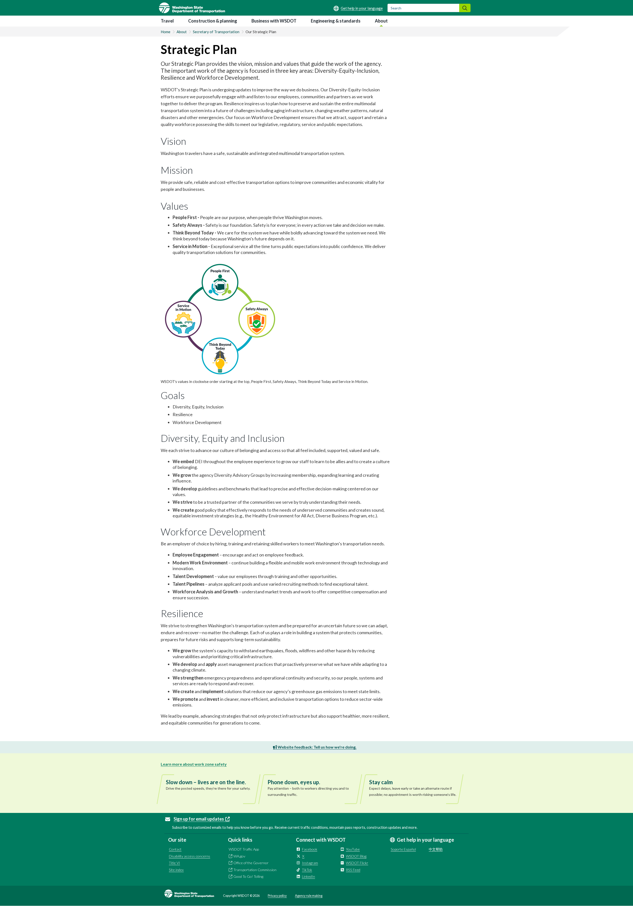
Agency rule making (308, 896)
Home (165, 31)
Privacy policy (277, 896)
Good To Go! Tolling (248, 876)
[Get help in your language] (358, 8)
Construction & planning (212, 21)
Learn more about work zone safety (194, 764)
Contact (175, 849)
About (381, 21)
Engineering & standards (336, 21)
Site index (176, 870)
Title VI (174, 863)
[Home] (192, 7)
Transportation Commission (254, 870)
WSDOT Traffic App (244, 849)
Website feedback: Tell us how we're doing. (317, 747)
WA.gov (239, 856)
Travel (167, 21)
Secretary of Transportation (216, 31)
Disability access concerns (189, 856)
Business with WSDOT (273, 21)
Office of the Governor (251, 863)
